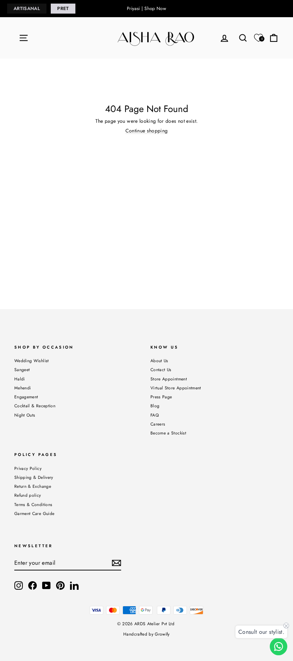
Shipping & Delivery (33, 477)
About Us (159, 361)
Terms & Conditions (33, 504)
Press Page (161, 397)
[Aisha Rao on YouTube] (46, 585)
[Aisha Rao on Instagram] (18, 585)
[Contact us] (278, 646)
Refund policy (27, 495)
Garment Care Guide (34, 513)
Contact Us (161, 369)
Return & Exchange (32, 486)
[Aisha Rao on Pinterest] (60, 585)
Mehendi (22, 388)
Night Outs (24, 415)
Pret (63, 8)
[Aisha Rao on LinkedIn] (74, 585)
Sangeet (22, 369)
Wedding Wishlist (31, 361)
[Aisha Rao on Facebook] (32, 585)
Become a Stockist (168, 433)
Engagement (26, 397)
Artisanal (27, 8)
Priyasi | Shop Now (146, 8)
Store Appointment (168, 379)
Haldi (19, 379)
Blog (154, 406)
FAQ (154, 415)
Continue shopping (146, 131)
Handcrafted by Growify (146, 634)
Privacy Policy (27, 468)
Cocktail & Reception (34, 406)
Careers (157, 424)
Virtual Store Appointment (175, 388)
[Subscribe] (116, 563)
